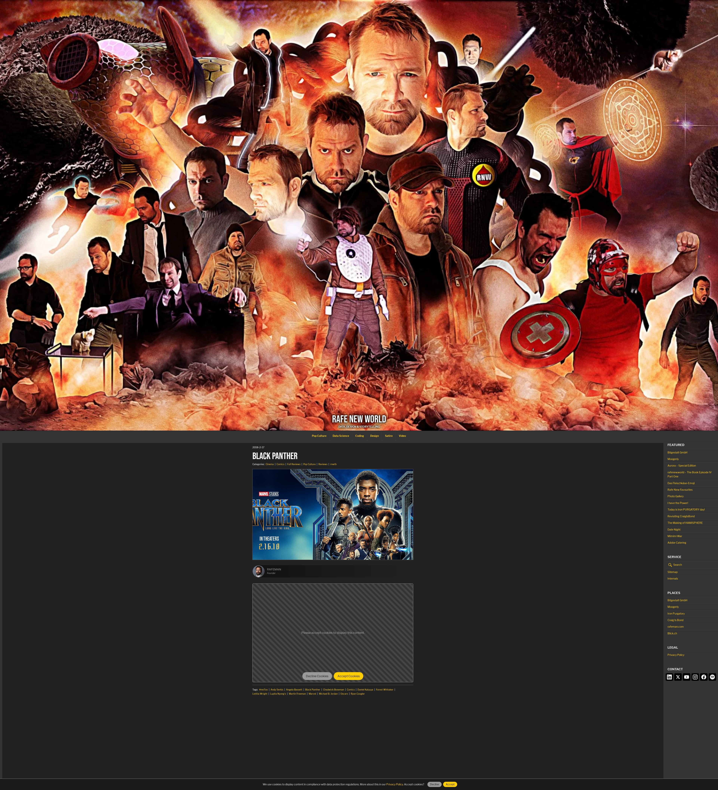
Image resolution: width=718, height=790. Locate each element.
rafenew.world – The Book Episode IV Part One (690, 474)
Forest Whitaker (384, 689)
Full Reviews (293, 464)
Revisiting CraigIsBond (681, 516)
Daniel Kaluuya (365, 689)
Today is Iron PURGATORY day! (686, 509)
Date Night (674, 529)
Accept (450, 784)
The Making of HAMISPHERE (685, 522)
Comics (280, 464)
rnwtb (333, 464)
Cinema (270, 464)
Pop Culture (319, 435)
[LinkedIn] (669, 677)
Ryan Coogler (358, 693)
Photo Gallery (676, 496)
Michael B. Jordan (328, 693)
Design (374, 435)
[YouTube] (686, 677)
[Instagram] (695, 677)
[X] (678, 677)
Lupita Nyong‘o (278, 693)
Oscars (344, 693)
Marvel (312, 693)
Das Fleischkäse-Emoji (681, 483)
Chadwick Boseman (333, 689)
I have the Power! (678, 503)
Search (677, 564)
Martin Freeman (297, 693)
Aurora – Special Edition (682, 465)
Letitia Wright (259, 693)
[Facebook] (704, 677)
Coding (359, 435)
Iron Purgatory (676, 613)
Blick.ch (672, 633)
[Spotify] (712, 677)
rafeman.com (676, 626)
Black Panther (312, 689)
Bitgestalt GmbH (677, 452)
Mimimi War (675, 536)
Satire (389, 435)
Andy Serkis (277, 689)
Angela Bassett (294, 689)
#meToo (263, 689)
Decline (434, 784)
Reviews (322, 464)
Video (402, 435)
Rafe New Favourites (680, 489)
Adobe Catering (677, 542)
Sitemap (673, 572)
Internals (673, 578)
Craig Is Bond (675, 620)
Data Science (341, 435)
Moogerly (673, 459)
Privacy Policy (676, 654)
